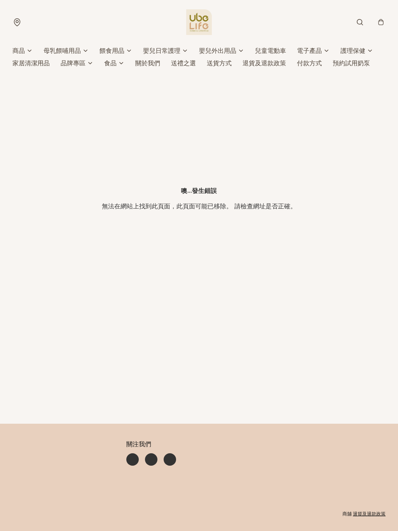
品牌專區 (73, 63)
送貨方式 (219, 63)
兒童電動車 (270, 50)
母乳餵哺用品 (62, 50)
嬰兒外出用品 (217, 50)
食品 (110, 63)
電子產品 (309, 50)
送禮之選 (183, 63)
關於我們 (147, 63)
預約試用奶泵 (351, 63)
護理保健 (352, 50)
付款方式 (309, 63)
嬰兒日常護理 (161, 50)
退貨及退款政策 (264, 63)
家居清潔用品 (31, 63)
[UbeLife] (199, 22)
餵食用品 (112, 50)
